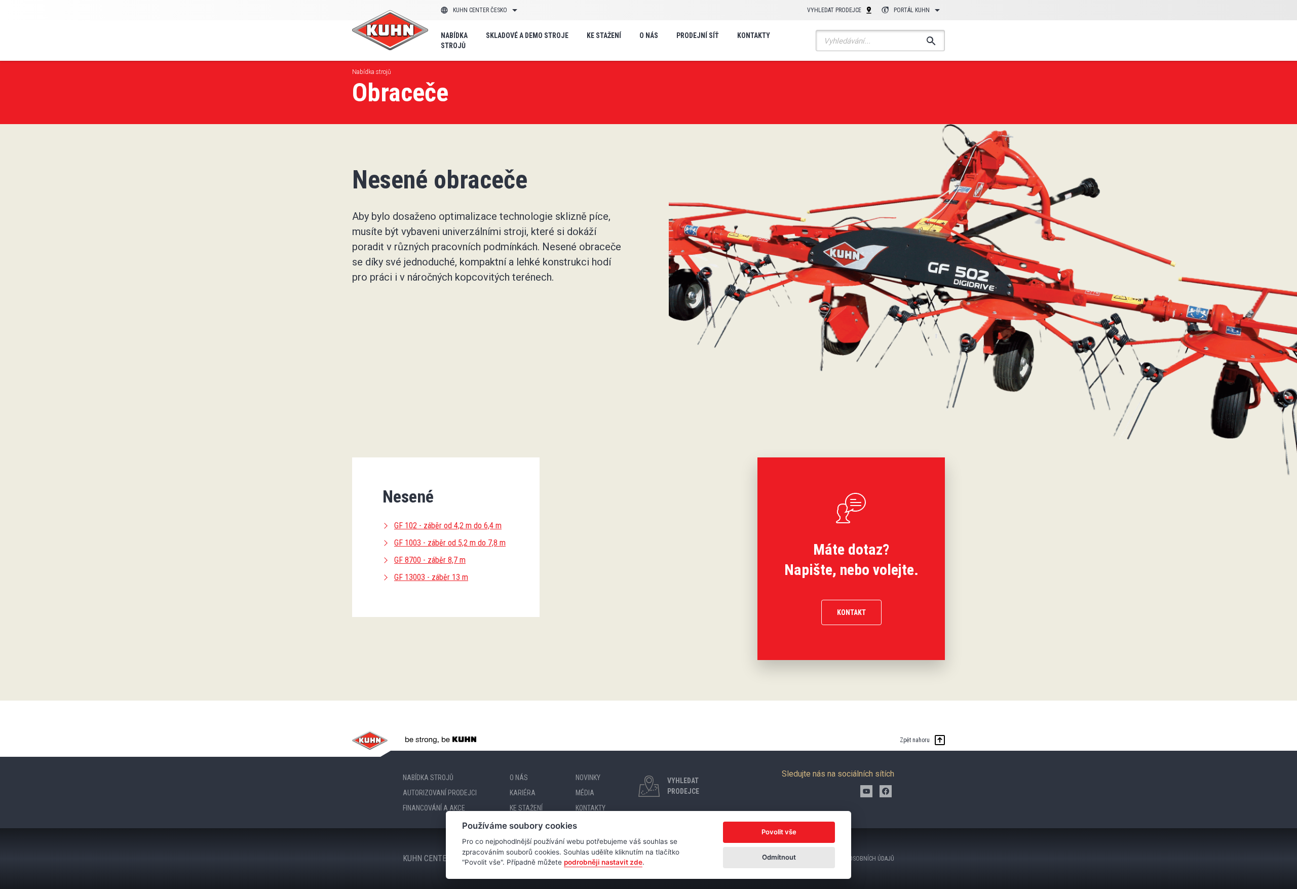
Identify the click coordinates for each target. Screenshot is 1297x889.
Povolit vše (778, 832)
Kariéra (523, 793)
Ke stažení (604, 35)
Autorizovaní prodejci (440, 793)
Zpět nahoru (915, 740)
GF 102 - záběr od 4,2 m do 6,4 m (448, 525)
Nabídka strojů (454, 40)
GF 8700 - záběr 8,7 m (430, 560)
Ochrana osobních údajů (858, 858)
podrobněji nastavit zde (603, 862)
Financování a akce (434, 808)
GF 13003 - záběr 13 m (431, 577)
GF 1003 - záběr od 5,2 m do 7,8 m (450, 543)
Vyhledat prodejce (834, 10)
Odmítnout (779, 857)
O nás (648, 35)
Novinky (588, 778)
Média (585, 793)
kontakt (851, 612)
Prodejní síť (697, 35)
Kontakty (753, 35)
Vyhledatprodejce (683, 786)
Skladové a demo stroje (527, 35)
